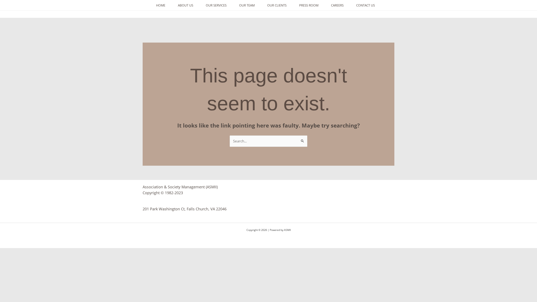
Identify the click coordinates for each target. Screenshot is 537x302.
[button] (525, 5)
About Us (185, 5)
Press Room (308, 5)
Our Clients (277, 5)
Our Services (216, 5)
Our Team (247, 5)
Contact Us (365, 5)
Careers (337, 5)
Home (160, 5)
